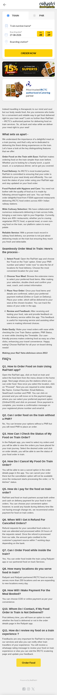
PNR (41, 15)
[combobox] (28, 25)
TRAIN (15, 15)
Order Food (28, 662)
